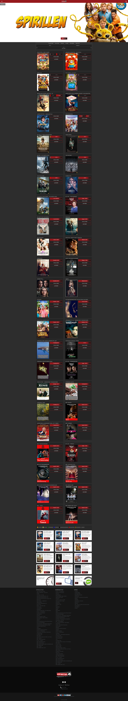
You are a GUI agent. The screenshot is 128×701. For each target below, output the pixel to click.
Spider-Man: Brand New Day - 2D (42, 596)
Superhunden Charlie (59, 597)
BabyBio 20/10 (84, 280)
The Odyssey (39, 606)
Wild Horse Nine (58, 646)
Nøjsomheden (39, 602)
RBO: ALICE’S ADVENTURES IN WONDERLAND (45, 644)
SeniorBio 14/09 (56, 260)
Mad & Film (78, 43)
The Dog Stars (39, 608)
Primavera (38, 618)
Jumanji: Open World (59, 653)
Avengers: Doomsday (59, 651)
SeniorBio (76, 599)
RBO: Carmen (39, 638)
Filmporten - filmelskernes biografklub (81, 597)
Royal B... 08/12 (84, 425)
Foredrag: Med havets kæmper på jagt (43, 624)
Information (77, 606)
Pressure (38, 615)
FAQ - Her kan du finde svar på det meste (82, 604)
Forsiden (76, 591)
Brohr (57, 605)
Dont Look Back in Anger (41, 616)
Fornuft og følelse (59, 630)
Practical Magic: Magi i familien (42, 617)
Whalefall (57, 627)
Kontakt (67, 43)
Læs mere (64, 38)
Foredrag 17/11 (56, 404)
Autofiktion (58, 602)
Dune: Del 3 (58, 652)
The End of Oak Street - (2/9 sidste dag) (44, 610)
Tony (56, 639)
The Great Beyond (59, 638)
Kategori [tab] (77, 45)
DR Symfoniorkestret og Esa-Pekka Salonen (44, 621)
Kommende (57, 43)
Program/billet (50, 43)
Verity (38, 627)
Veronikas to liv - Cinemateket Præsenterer (44, 623)
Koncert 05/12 (56, 425)
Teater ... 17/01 (84, 445)
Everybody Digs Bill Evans (41, 626)
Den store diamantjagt (40, 622)
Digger (57, 609)
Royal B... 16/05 (84, 487)
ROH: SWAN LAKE (40, 645)
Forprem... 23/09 (56, 301)
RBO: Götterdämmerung (41, 641)
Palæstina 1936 (58, 604)
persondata (67, 693)
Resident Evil (58, 603)
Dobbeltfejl (38, 628)
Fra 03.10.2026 (84, 301)
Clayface (57, 629)
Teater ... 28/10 (84, 363)
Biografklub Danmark (78, 594)
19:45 (82, 157)
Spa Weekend (39, 614)
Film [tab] (49, 45)
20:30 (59, 95)
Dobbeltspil (39, 609)
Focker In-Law (58, 644)
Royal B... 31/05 (56, 507)
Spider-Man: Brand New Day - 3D (42, 597)
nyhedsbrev (58, 693)
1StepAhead (72, 696)
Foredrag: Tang (39, 634)
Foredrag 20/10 (56, 363)
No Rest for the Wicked (41, 612)
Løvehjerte (57, 633)
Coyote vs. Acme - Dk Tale (60, 599)
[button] (2, 37)
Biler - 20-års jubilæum (59, 621)
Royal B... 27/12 (56, 445)
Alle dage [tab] (63, 48)
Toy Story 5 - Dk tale (40, 594)
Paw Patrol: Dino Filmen (41, 591)
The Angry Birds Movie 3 (60, 654)
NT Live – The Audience (41, 611)
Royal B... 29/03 (84, 466)
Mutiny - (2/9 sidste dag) (41, 605)
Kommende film (77, 593)
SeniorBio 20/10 (56, 280)
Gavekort (62, 43)
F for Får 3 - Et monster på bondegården (63, 618)
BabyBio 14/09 (84, 239)
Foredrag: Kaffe (39, 633)
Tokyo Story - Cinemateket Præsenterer (44, 632)
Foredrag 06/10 (56, 342)
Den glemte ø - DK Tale (60, 620)
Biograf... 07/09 (84, 219)
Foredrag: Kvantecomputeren (42, 629)
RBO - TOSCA (39, 646)
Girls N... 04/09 (56, 239)
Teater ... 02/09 (84, 198)
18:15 (87, 116)
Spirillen (38, 593)
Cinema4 (62, 1)
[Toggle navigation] (126, 1)
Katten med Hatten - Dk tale (60, 647)
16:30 (53, 136)
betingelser (62, 693)
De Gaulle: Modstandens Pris (42, 603)
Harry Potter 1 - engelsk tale (41, 600)
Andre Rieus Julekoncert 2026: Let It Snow (44, 636)
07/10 (85, 342)
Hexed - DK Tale (58, 645)
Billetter (47, 538)
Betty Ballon (58, 610)
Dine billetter (72, 43)
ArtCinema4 (77, 596)
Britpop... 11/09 (84, 260)
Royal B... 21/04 (56, 487)
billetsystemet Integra (64, 696)
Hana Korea (39, 604)
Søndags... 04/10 (85, 322)
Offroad (38, 620)
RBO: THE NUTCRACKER (41, 639)
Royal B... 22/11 (84, 404)
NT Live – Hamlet (40, 640)
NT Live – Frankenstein (41, 630)
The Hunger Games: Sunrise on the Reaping (63, 641)
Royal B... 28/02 (56, 466)
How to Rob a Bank (59, 636)
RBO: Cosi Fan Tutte (40, 642)
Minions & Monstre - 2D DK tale (42, 592)
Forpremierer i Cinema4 (79, 600)
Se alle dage (56, 56)
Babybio (76, 598)
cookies (70, 693)
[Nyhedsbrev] (65, 682)
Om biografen (77, 605)
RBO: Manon (39, 635)
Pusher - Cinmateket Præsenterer (61, 624)
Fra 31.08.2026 (56, 198)
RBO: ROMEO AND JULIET (41, 647)
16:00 (80, 116)
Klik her (58, 583)
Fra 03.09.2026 (56, 219)
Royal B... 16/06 (84, 507)
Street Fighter (58, 626)
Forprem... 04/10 (56, 322)
